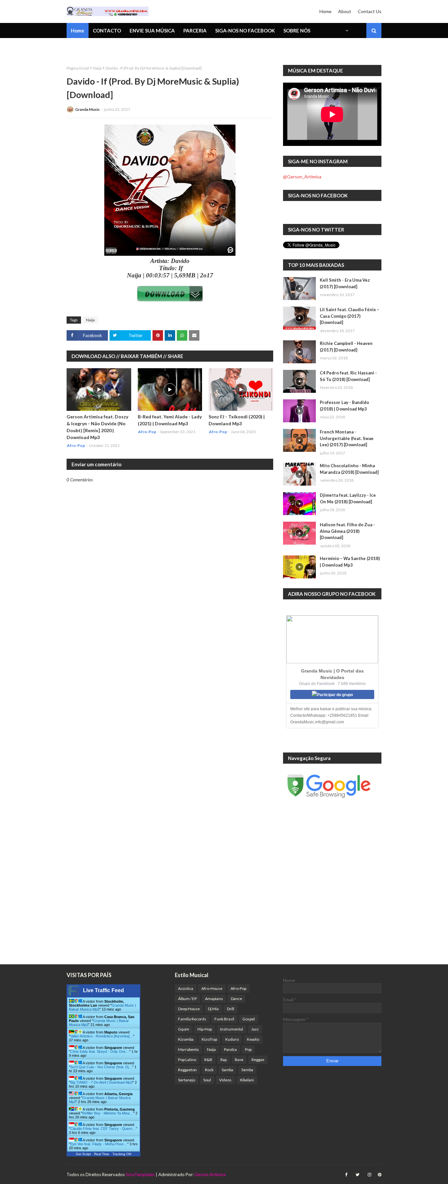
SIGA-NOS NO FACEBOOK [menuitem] (245, 30)
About (344, 11)
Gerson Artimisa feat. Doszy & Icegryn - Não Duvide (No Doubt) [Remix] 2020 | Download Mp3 (97, 427)
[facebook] (346, 1174)
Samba (227, 1069)
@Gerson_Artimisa (302, 176)
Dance (236, 998)
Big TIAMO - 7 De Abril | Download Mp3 (101, 1082)
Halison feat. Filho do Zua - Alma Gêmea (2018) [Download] (347, 531)
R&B (208, 1059)
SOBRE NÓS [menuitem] (296, 30)
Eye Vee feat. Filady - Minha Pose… (98, 1144)
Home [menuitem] (77, 30)
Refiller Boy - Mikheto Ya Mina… (107, 1113)
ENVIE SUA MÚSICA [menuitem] (152, 30)
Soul (207, 1079)
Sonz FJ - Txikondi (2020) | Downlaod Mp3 (237, 420)
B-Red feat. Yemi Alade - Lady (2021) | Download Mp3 (170, 420)
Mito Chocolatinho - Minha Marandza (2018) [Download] (349, 469)
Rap (223, 1059)
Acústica (185, 988)
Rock (209, 1069)
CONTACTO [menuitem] (107, 30)
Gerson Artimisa (210, 1174)
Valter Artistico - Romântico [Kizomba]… (101, 1036)
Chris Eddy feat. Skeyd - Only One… (99, 1052)
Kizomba (185, 1039)
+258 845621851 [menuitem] (90, 47)
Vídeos (225, 1079)
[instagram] (369, 1174)
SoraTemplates (140, 1174)
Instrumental (231, 1029)
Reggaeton (187, 1069)
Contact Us (369, 11)
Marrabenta (188, 1049)
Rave (239, 1059)
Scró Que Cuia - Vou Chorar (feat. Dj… (101, 1067)
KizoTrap (209, 1039)
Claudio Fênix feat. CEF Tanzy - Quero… (103, 1129)
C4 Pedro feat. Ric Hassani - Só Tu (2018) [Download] (348, 376)
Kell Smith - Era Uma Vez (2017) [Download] (345, 283)
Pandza (230, 1049)
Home (325, 11)
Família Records (192, 1018)
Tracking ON (121, 1154)
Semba (247, 1069)
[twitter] (357, 1174)
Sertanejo (186, 1079)
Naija (97, 68)
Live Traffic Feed (103, 990)
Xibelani (247, 1079)
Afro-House (211, 988)
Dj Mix (213, 1008)
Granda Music (87, 109)
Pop (248, 1049)
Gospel (248, 1018)
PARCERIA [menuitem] (195, 30)
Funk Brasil (224, 1018)
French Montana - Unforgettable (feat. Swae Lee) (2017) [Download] (347, 438)
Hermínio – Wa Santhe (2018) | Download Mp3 (350, 562)
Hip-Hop (204, 1029)
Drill (230, 1008)
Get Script (83, 1154)
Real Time (101, 1154)
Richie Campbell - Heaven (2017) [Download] (346, 346)
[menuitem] (346, 30)
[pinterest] (378, 1174)
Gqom (183, 1029)
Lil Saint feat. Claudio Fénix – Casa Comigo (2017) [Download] (349, 316)
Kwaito (253, 1039)
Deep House (189, 1008)
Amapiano (214, 998)
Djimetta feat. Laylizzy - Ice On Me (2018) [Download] (348, 498)
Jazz (255, 1029)
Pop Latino (187, 1059)
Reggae (258, 1059)
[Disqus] (170, 711)
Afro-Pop (238, 988)
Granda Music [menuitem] (143, 47)
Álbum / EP (187, 998)
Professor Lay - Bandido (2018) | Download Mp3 (344, 405)
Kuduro (232, 1039)
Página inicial (78, 68)
